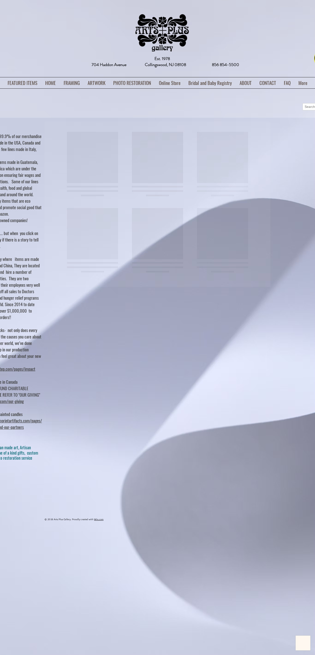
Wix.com (99, 519)
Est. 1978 (162, 59)
